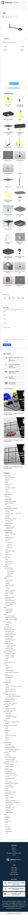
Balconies (7, 535)
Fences (6, 684)
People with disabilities (10, 694)
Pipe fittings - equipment (10, 487)
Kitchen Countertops (11, 645)
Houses (6, 788)
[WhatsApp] (23, 298)
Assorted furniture (9, 580)
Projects (7, 799)
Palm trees (7, 739)
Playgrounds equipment (10, 759)
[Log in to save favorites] (24, 39)
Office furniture (8, 598)
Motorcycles (7, 828)
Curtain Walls (7, 539)
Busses (6, 822)
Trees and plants (7, 730)
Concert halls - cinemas (10, 778)
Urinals (6, 491)
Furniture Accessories (9, 597)
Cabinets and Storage (9, 585)
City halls (7, 776)
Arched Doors (10, 542)
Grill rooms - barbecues (10, 689)
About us (14, 848)
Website (5, 323)
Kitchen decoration (9, 643)
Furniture (5, 578)
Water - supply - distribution (11, 751)
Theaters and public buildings (11, 619)
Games (6, 669)
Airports (7, 768)
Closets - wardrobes (9, 593)
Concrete (7, 511)
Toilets (6, 489)
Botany (6, 732)
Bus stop (7, 754)
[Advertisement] (14, 66)
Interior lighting (10, 573)
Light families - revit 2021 (14, 371)
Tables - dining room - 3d (10, 604)
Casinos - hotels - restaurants (11, 775)
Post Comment (7, 344)
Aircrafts (7, 816)
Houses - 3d (7, 790)
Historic (5, 614)
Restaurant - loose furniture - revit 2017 (16, 358)
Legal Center (14, 867)
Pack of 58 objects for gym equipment (14, 365)
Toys (6, 679)
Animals (6, 559)
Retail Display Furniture (10, 600)
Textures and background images (10, 725)
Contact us (14, 849)
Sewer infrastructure (9, 746)
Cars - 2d (7, 826)
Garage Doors (10, 545)
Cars (6, 824)
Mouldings (7, 516)
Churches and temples (9, 616)
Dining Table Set (12, 382)
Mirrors (6, 674)
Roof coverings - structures (11, 518)
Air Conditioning (8, 622)
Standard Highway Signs (10, 747)
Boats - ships (8, 821)
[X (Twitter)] (9, 298)
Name (5, 314)
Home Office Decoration (10, 639)
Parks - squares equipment (10, 757)
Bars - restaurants (9, 771)
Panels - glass (8, 554)
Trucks (6, 833)
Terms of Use (14, 871)
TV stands (7, 605)
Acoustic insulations (9, 510)
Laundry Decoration (9, 648)
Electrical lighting (8, 568)
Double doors (9, 544)
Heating (6, 624)
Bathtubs (7, 481)
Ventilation (7, 626)
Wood (6, 728)
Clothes (6, 665)
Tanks (6, 660)
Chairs (6, 587)
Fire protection (8, 498)
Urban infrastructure (8, 742)
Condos (6, 780)
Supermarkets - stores (10, 807)
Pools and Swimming (8, 701)
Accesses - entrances (9, 764)
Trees (6, 740)
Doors (6, 540)
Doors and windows (8, 530)
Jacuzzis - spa (8, 484)
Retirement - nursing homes (11, 800)
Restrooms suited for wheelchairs (14, 696)
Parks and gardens (7, 682)
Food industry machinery (10, 653)
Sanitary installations (9, 503)
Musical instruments (9, 675)
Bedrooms (7, 583)
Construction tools (9, 528)
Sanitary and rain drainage (10, 501)
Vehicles (5, 814)
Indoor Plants (8, 641)
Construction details (9, 537)
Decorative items (8, 667)
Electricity (6, 566)
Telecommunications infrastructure (12, 749)
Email (5, 319)
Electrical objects (9, 576)
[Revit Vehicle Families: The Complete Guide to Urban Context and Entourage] (14, 400)
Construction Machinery (10, 527)
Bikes (6, 819)
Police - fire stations (9, 797)
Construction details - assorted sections (13, 513)
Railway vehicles (8, 831)
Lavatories (7, 486)
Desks (6, 595)
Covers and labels (9, 561)
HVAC (5, 621)
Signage (7, 723)
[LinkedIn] (18, 298)
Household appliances (9, 670)
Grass (6, 737)
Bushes (6, 734)
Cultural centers (8, 781)
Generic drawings (8, 563)
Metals (6, 727)
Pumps (6, 658)
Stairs (6, 504)
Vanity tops (7, 493)
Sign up (14, 854)
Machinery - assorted (9, 655)
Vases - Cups (8, 681)
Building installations (8, 494)
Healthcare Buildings (9, 787)
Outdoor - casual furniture (10, 691)
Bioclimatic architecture (10, 773)
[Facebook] (5, 298)
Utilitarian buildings (9, 812)
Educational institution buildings (11, 783)
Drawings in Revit (7, 557)
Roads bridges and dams (9, 704)
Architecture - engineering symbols (12, 722)
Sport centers (8, 718)
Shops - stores (8, 805)
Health (5, 607)
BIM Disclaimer (14, 872)
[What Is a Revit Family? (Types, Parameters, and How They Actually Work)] (14, 427)
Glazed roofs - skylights (10, 551)
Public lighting (8, 744)
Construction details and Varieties (10, 508)
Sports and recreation (8, 711)
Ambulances (7, 817)
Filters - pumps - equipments (11, 703)
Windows (7, 556)
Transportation (8, 810)
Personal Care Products (10, 699)
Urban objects (6, 752)
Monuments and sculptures (10, 617)
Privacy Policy (14, 869)
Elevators (7, 496)
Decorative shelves (9, 633)
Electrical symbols (10, 571)
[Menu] (25, 2)
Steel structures (8, 522)
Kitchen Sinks (9, 646)
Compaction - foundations (10, 708)
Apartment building (9, 769)
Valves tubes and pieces (10, 662)
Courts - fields (8, 713)
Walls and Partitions (9, 523)
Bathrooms (7, 479)
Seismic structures (9, 520)
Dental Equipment (9, 609)
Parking (6, 795)
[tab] (6, 38)
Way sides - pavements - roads (11, 761)
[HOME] (3, 16)
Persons (5, 693)
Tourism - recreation (9, 809)
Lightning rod (9, 575)
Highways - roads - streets (10, 710)
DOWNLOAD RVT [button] (14, 83)
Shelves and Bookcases (10, 602)
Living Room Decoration (10, 650)
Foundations (7, 515)
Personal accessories (9, 698)
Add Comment (7, 327)
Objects (5, 663)
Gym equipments (8, 715)
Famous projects (8, 785)
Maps (6, 564)
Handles (7, 552)
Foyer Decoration (8, 638)
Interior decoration (7, 628)
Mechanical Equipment (8, 651)
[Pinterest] (14, 298)
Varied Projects (7, 763)
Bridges (6, 706)
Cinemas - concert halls (10, 590)
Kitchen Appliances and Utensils (11, 672)
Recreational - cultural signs (11, 716)
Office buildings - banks (10, 793)
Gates (6, 549)
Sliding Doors (9, 547)
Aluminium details (8, 532)
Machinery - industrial (9, 657)
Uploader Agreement (14, 874)
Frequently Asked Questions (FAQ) (14, 853)
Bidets (6, 482)
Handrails (11, 377)
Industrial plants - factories (10, 792)
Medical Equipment (9, 610)
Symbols (5, 720)
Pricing (14, 851)
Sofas (8, 588)
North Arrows (8, 756)
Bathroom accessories (10, 477)
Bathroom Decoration (9, 629)
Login (18, 88)
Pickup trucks (8, 829)
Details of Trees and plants (10, 735)
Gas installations (8, 499)
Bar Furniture (8, 581)
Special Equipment (9, 677)
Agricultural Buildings (9, 766)
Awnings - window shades (10, 534)
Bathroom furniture (7, 475)
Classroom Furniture (9, 592)
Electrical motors (10, 569)
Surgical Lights (8, 612)
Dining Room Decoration (10, 634)
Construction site (7, 525)
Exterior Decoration (9, 636)
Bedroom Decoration (9, 631)
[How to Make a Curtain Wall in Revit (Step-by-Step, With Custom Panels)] (14, 454)
